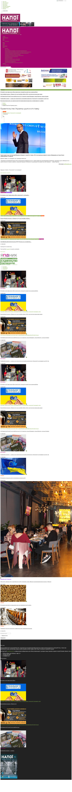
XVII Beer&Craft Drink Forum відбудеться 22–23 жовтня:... (15, 241)
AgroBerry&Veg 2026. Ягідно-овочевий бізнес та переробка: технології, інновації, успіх (20, 215)
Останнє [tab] (5, 266)
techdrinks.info (10, 651)
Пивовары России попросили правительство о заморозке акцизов (16, 628)
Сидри (4, 43)
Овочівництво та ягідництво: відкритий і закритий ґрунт (14, 55)
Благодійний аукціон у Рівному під (8, 703)
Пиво (3, 40)
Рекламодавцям (6, 6)
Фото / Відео (7, 49)
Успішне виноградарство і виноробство (11, 56)
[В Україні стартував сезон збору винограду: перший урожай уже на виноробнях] (13, 676)
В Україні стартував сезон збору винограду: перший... (14, 195)
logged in (8, 249)
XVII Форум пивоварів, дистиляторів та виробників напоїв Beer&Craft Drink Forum (19, 239)
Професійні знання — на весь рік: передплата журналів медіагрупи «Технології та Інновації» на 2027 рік (24, 98)
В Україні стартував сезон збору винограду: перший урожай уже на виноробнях (19, 92)
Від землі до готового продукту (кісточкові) (12, 60)
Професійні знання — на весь (7, 750)
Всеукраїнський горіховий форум (10, 61)
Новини (4, 36)
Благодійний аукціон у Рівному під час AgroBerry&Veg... (15, 218)
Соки (3, 44)
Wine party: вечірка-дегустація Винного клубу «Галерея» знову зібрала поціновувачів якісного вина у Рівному (25, 581)
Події (4, 47)
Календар (6, 48)
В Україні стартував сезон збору (7, 680)
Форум (4, 8)
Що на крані (7, 41)
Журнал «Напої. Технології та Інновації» (12, 112)
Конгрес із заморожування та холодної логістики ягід (14, 62)
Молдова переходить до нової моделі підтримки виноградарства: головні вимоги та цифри (22, 100)
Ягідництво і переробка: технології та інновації (13, 54)
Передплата (5, 7)
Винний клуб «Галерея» (9, 57)
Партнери (5, 5)
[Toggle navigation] (20, 34)
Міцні (3, 42)
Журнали (4, 63)
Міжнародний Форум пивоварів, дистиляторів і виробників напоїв (16, 50)
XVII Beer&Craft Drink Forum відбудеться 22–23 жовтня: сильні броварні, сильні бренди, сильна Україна (24, 96)
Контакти (5, 3)
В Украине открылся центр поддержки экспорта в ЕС (13, 478)
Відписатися (5, 635)
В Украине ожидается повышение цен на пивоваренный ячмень (15, 605)
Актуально (3, 192)
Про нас (4, 1)
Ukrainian (61, 0)
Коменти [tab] (5, 269)
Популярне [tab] (5, 267)
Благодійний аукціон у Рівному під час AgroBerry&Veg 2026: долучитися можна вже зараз (21, 94)
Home (4, 103)
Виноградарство (5, 37)
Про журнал (5, 2)
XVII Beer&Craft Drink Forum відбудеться (9, 727)
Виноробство (9, 192)
